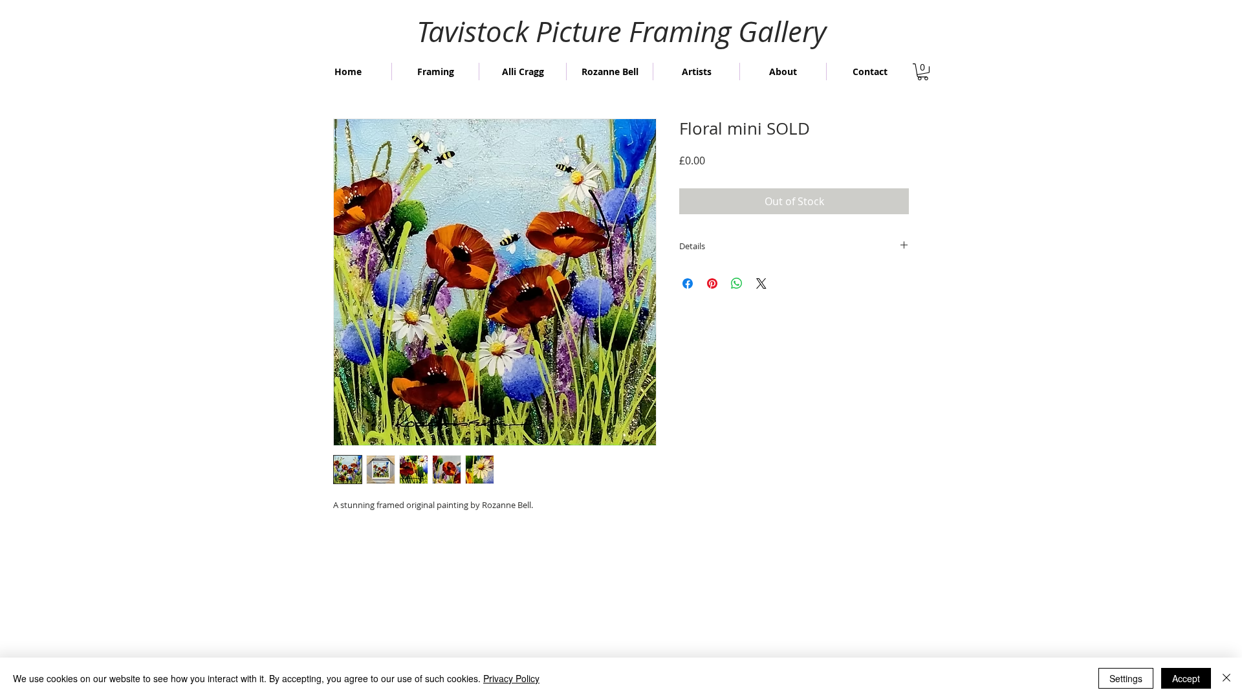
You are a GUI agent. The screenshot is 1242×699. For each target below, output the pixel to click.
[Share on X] (761, 283)
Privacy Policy (511, 678)
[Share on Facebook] (687, 283)
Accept (1186, 678)
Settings (1125, 678)
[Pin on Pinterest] (712, 283)
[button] (923, 71)
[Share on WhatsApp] (737, 283)
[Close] (1226, 678)
